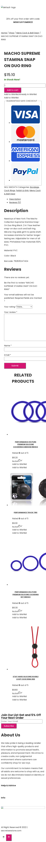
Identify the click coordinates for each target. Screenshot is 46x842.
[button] (23, 3)
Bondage (34, 187)
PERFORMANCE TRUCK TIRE (25, 512)
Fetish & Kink (22, 190)
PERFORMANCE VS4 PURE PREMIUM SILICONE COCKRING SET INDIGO (26, 594)
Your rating (10, 306)
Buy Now (15, 461)
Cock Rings (9, 190)
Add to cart (12, 90)
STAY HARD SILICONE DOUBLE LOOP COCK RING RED (25, 677)
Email (7, 354)
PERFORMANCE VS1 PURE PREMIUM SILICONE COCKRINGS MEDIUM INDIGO (25, 444)
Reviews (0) (15, 202)
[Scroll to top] (3, 837)
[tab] (25, 199)
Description (15, 199)
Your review (10, 312)
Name (8, 345)
